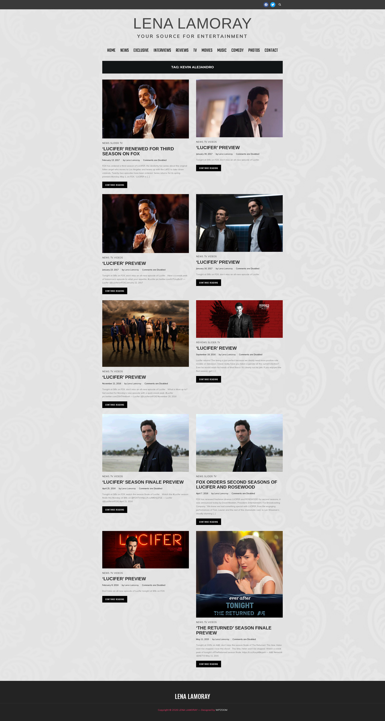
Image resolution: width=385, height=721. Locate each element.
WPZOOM (221, 709)
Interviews (162, 50)
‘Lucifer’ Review (216, 348)
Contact (271, 50)
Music (221, 50)
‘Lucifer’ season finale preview (143, 482)
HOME (111, 50)
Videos (212, 142)
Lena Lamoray (133, 160)
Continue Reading (114, 184)
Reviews (182, 50)
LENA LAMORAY (192, 23)
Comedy (237, 50)
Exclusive (141, 50)
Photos (254, 50)
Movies (207, 50)
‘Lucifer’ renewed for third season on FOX (138, 151)
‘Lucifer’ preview (218, 147)
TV (195, 50)
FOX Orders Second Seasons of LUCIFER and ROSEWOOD (236, 484)
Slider (114, 143)
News (124, 50)
